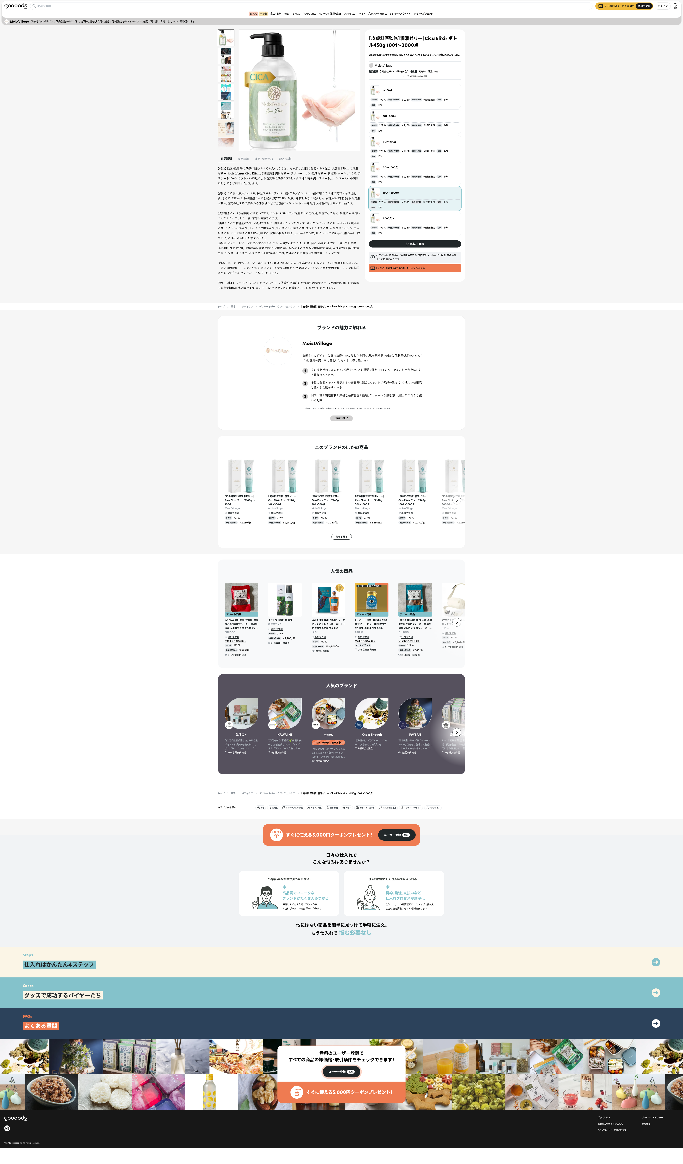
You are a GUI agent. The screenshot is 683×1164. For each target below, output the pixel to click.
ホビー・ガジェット (423, 13)
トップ (221, 306)
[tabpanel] (289, 228)
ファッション (350, 13)
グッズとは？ (604, 1117)
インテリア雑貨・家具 (330, 13)
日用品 (296, 13)
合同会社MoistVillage (391, 71)
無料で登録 (233, 513)
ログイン (663, 6)
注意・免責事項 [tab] (264, 159)
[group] (397, 835)
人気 (255, 13)
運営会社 (646, 1123)
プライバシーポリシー (652, 1117)
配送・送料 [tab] (285, 159)
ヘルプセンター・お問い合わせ (612, 1129)
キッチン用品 (309, 13)
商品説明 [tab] (226, 159)
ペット (362, 13)
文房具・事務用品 (377, 13)
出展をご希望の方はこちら (610, 1123)
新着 (265, 13)
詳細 (436, 72)
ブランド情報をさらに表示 (416, 76)
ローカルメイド (365, 408)
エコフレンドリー (347, 408)
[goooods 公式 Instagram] (7, 1128)
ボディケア (247, 306)
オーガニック (310, 408)
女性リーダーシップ (328, 408)
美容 (286, 13)
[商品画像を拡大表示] (299, 90)
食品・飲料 (276, 13)
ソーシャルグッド (383, 408)
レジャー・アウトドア (400, 13)
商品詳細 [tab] (243, 159)
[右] (456, 500)
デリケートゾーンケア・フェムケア (277, 306)
